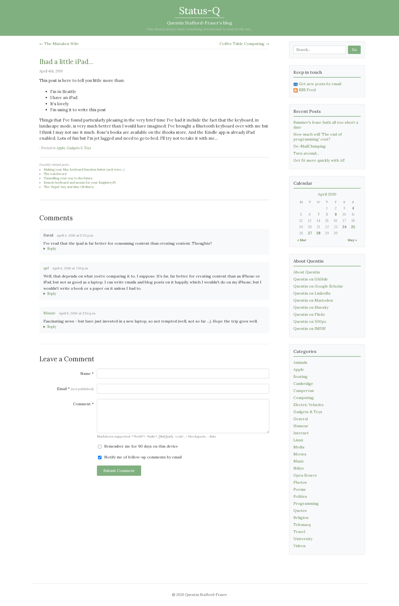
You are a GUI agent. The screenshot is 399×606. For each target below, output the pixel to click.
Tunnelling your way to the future (68, 178)
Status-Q (199, 10)
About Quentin (306, 272)
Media (298, 447)
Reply (51, 248)
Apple (60, 148)
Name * (87, 373)
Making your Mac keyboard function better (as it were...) (84, 169)
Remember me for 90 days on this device (140, 446)
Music (298, 461)
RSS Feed (307, 89)
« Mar (301, 240)
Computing (303, 397)
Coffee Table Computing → (244, 43)
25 (353, 227)
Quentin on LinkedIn (311, 293)
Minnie (49, 313)
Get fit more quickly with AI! (319, 160)
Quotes (300, 510)
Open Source (305, 475)
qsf (46, 268)
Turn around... (306, 153)
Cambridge (303, 383)
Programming (306, 503)
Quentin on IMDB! (309, 328)
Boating (300, 376)
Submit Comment (119, 470)
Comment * (83, 403)
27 (310, 233)
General (300, 418)
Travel (299, 531)
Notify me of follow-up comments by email (142, 457)
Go (354, 50)
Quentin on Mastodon (313, 300)
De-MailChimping (309, 146)
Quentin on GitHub (310, 279)
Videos (299, 545)
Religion (300, 517)
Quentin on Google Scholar (318, 286)
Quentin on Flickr (309, 314)
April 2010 (327, 194)
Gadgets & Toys (79, 148)
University (302, 538)
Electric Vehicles (308, 404)
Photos (300, 482)
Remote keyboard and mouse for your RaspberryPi (80, 182)
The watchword (55, 174)
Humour (300, 425)
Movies (299, 454)
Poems (299, 489)
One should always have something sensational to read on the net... (199, 29)
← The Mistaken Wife (59, 43)
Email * (75, 388)
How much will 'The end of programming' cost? (317, 137)
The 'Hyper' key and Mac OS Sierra (69, 187)
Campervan (303, 390)
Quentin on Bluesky (310, 307)
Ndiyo (298, 468)
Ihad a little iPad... (66, 62)
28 (318, 233)
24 (344, 227)
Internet (301, 432)
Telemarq (302, 524)
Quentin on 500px (309, 321)
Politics (300, 496)
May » (352, 240)
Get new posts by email (320, 83)
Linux (298, 440)
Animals (300, 362)
